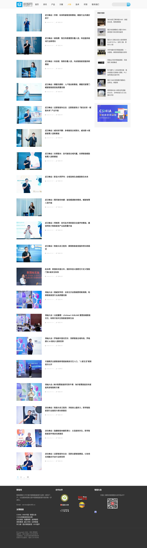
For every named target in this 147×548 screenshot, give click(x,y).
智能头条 (33, 515)
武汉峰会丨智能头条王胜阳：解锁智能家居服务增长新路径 (67, 247)
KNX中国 (25, 515)
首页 (37, 4)
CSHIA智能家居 (22, 517)
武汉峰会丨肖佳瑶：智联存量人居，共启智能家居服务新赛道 (67, 62)
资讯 (45, 4)
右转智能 (35, 522)
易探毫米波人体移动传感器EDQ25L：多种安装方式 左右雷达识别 (116, 92)
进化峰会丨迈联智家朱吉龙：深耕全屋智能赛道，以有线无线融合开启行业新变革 (67, 455)
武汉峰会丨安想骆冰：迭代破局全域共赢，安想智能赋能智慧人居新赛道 (67, 155)
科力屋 (18, 524)
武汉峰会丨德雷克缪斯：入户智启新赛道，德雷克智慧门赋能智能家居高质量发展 (67, 85)
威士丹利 (27, 522)
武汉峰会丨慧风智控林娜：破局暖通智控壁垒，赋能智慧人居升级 (67, 201)
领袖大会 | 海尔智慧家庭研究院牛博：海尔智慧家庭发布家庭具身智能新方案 (68, 386)
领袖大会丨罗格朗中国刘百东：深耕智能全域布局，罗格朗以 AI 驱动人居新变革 (67, 339)
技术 (77, 4)
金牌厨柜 (35, 519)
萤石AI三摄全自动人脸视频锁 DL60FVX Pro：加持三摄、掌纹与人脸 (117, 42)
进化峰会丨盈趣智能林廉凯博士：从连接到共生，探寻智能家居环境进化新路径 (67, 432)
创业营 (30, 517)
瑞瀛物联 (27, 519)
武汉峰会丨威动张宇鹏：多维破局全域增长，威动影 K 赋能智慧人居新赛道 (67, 132)
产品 (53, 4)
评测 (85, 4)
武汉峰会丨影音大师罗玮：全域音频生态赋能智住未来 (66, 177)
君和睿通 (19, 522)
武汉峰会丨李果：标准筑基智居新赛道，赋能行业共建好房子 (67, 16)
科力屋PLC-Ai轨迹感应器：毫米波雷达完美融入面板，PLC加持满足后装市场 (117, 72)
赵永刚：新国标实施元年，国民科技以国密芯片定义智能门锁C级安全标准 (67, 270)
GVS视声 (36, 524)
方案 (61, 4)
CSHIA (18, 515)
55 (28, 477)
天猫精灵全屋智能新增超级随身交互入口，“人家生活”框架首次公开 (68, 363)
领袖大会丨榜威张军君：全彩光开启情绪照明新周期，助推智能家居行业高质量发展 (67, 293)
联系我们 (95, 4)
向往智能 (19, 519)
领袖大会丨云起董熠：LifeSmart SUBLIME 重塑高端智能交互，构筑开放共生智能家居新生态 (67, 316)
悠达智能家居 (27, 524)
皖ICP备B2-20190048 (29, 534)
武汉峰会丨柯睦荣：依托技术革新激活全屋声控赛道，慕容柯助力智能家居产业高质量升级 (67, 224)
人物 (69, 4)
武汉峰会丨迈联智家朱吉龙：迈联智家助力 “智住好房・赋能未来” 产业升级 (68, 109)
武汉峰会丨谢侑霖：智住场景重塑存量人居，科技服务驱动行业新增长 (67, 39)
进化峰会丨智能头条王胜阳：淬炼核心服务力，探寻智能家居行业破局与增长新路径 (67, 409)
